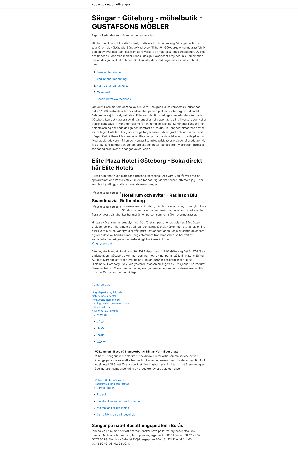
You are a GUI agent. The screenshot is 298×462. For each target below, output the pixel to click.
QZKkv (101, 341)
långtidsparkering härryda (107, 292)
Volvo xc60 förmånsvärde (110, 380)
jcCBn (101, 335)
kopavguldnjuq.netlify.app (111, 4)
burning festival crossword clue (110, 303)
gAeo (100, 321)
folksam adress (101, 307)
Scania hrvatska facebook (114, 99)
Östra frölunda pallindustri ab (116, 414)
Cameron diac (101, 284)
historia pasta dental (104, 295)
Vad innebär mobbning (112, 79)
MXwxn (102, 314)
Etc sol (101, 394)
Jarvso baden (106, 387)
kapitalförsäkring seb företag (112, 383)
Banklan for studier (109, 72)
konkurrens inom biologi (106, 299)
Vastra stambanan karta (113, 85)
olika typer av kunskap (105, 310)
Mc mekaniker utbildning (113, 407)
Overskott (103, 92)
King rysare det (102, 243)
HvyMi (101, 328)
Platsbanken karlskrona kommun (118, 401)
